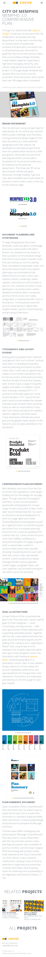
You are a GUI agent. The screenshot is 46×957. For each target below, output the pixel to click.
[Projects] (4, 3)
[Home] (23, 3)
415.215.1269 (7, 943)
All (23, 928)
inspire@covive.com (10, 945)
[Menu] (41, 3)
